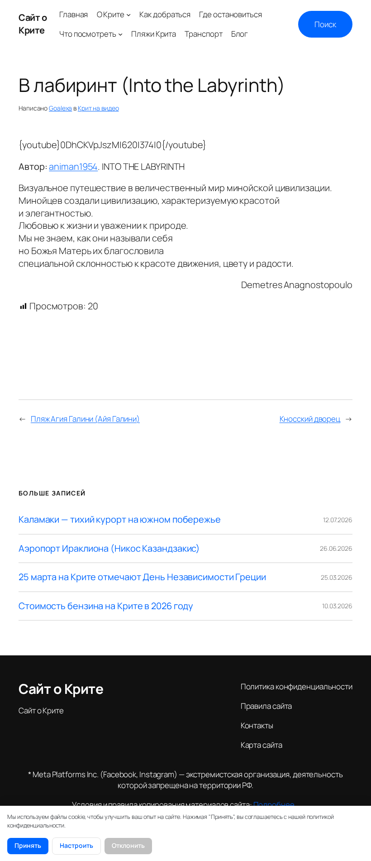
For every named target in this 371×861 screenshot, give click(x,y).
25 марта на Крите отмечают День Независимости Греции (142, 577)
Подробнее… (276, 804)
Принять (27, 845)
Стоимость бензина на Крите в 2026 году (106, 606)
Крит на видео (98, 108)
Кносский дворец (310, 419)
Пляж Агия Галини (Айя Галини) (85, 419)
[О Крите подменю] (128, 14)
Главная (73, 14)
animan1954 (73, 166)
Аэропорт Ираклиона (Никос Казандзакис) (109, 548)
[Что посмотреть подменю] (120, 34)
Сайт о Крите (33, 23)
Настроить (76, 845)
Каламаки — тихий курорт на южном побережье (120, 519)
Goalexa (60, 108)
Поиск (325, 24)
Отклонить (128, 845)
